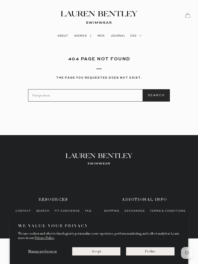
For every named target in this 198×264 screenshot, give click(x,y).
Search (156, 95)
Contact (23, 211)
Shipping (111, 211)
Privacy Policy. (44, 238)
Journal (118, 35)
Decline (150, 251)
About (62, 35)
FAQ (88, 211)
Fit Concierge (67, 211)
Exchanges (135, 211)
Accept (96, 251)
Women (81, 35)
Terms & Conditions (167, 211)
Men (101, 35)
